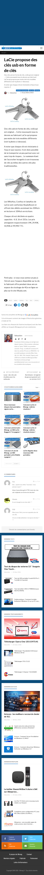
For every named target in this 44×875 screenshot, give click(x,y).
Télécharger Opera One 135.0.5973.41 (21, 641)
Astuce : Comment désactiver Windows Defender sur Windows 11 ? (27, 748)
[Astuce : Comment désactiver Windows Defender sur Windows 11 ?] (8, 749)
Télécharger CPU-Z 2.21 (22, 661)
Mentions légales (9, 858)
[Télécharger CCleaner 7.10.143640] (8, 674)
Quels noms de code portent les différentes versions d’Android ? (24, 727)
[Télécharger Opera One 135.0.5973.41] (22, 629)
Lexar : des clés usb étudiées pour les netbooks (10, 377)
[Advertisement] (22, 22)
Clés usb (31, 90)
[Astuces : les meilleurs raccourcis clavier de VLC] (22, 701)
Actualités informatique (22, 90)
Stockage (37, 90)
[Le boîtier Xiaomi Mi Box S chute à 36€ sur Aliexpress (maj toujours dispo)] (22, 776)
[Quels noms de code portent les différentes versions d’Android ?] (8, 728)
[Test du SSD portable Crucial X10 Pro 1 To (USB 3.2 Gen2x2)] (8, 580)
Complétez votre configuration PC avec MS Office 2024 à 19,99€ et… (26, 812)
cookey (15, 300)
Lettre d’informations (20, 862)
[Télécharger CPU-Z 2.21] (8, 663)
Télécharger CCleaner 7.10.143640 (25, 672)
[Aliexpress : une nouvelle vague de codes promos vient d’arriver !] (8, 824)
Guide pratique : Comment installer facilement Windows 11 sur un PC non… (27, 600)
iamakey (22, 300)
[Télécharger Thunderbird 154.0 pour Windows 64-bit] (8, 653)
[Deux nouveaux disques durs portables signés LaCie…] (12, 397)
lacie (31, 300)
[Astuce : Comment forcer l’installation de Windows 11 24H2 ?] (8, 739)
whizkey (36, 300)
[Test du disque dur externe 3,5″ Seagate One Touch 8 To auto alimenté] (22, 553)
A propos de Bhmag (15, 854)
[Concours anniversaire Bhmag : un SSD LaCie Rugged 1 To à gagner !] (12, 420)
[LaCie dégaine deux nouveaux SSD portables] (31, 443)
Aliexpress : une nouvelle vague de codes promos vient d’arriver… (25, 823)
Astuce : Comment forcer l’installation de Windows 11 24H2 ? (26, 737)
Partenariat (34, 858)
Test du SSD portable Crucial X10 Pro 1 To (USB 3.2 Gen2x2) (26, 579)
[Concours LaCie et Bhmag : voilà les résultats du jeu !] (31, 420)
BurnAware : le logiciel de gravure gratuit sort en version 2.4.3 (32, 377)
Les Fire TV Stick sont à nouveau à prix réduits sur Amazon (26, 802)
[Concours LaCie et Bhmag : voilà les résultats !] (31, 397)
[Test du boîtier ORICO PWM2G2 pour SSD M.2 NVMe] (8, 591)
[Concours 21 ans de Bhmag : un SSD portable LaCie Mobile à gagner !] (12, 443)
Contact (29, 854)
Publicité (22, 858)
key (27, 300)
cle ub (10, 300)
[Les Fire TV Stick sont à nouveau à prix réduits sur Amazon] (8, 803)
